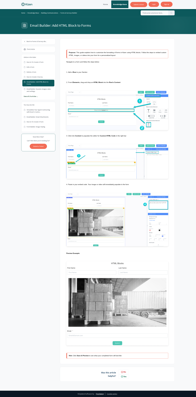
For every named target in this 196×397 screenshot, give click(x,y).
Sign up (166, 4)
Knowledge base (120, 4)
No (125, 372)
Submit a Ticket (38, 146)
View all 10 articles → (31, 96)
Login (154, 4)
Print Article (31, 49)
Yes (125, 376)
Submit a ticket (139, 5)
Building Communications (49, 13)
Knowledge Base (33, 13)
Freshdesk (100, 394)
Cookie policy (112, 394)
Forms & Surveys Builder (68, 13)
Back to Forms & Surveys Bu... (37, 41)
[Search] (171, 12)
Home (105, 4)
